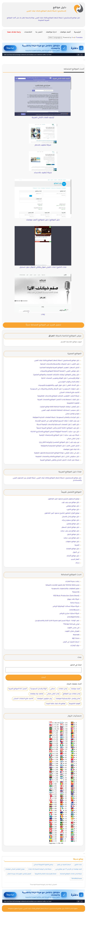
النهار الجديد (75, 559)
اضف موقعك (75, 689)
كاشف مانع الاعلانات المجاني (69, 392)
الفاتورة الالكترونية (73, 403)
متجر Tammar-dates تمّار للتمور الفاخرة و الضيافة (62, 585)
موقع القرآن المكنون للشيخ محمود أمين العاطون (61, 513)
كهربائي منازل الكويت (72, 631)
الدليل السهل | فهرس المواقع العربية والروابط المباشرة (59, 368)
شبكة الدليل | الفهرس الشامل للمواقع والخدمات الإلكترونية (58, 396)
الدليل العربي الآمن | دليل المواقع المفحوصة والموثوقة (60, 446)
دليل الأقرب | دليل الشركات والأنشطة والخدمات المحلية (59, 364)
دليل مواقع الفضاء (72, 549)
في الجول (76, 552)
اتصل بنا (38, 32)
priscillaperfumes (73, 617)
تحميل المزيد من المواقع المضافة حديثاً (43, 325)
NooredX (76, 635)
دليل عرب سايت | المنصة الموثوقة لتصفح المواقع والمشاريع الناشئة (55, 432)
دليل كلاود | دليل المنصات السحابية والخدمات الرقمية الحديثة (58, 424)
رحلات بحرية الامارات (72, 581)
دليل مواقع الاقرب (73, 509)
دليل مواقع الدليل (73, 534)
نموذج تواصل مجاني (72, 414)
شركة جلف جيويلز (73, 599)
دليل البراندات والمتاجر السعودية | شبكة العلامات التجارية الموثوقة (56, 417)
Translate (79, 37)
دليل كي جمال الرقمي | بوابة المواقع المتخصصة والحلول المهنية (56, 453)
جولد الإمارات (74, 645)
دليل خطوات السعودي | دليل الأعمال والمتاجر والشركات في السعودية (54, 389)
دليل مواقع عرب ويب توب (70, 502)
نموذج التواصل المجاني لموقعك (15, 869)
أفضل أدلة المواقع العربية (17, 689)
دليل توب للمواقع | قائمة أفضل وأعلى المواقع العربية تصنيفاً (58, 428)
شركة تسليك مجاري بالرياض (69, 613)
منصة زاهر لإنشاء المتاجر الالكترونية (45, 874)
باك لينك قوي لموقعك (71, 449)
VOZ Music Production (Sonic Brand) (66, 596)
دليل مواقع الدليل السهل (70, 527)
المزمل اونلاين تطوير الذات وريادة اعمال (19, 874)
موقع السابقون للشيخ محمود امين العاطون (63, 499)
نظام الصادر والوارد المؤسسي (68, 382)
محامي (52, 689)
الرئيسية (77, 32)
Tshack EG (75, 592)
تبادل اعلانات (62, 689)
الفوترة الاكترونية (74, 704)
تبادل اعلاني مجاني (73, 439)
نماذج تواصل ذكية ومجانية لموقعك (68, 699)
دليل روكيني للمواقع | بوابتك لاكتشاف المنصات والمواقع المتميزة (56, 375)
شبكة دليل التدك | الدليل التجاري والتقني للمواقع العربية (59, 460)
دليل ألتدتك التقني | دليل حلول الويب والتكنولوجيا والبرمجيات (58, 385)
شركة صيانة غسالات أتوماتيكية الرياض (66, 606)
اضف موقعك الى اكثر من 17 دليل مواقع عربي (68, 869)
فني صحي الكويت (73, 628)
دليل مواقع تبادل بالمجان (70, 517)
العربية (77, 545)
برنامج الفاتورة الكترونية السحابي (43, 865)
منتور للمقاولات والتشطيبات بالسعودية (65, 589)
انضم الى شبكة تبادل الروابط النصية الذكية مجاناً (43, 884)
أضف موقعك (65, 32)
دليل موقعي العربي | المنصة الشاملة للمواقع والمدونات (59, 371)
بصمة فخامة (74, 603)
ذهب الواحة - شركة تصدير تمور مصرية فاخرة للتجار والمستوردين (57, 621)
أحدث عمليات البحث (74, 684)
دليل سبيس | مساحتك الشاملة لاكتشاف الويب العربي (60, 410)
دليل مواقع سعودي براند (70, 520)
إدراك (77, 563)
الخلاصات (28, 32)
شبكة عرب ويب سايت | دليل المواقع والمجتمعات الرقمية (59, 435)
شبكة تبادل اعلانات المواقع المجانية (71, 874)
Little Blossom (74, 610)
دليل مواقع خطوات (72, 542)
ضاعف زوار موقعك (36, 694)
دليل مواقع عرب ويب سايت (69, 531)
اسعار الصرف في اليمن (71, 642)
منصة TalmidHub (76, 878)
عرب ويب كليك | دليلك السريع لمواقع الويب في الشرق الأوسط (57, 421)
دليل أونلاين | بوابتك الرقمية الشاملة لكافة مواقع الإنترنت (59, 407)
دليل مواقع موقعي (72, 506)
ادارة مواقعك (51, 32)
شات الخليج (78, 865)
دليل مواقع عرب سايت (71, 538)
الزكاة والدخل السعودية (38, 689)
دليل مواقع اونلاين (72, 524)
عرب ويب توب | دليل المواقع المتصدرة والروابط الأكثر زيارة (59, 442)
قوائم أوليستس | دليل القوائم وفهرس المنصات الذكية (60, 378)
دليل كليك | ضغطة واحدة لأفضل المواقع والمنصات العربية (58, 400)
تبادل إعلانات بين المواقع (71, 694)
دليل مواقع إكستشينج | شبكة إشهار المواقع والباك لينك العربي (56, 360)
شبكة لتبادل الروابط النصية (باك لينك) (39, 869)
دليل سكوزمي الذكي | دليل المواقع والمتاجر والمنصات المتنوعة (57, 457)
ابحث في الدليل (76, 665)
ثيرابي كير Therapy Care (71, 624)
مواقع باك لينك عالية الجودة (55, 704)
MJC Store (75, 638)
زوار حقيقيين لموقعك (44, 699)
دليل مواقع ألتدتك (73, 556)
